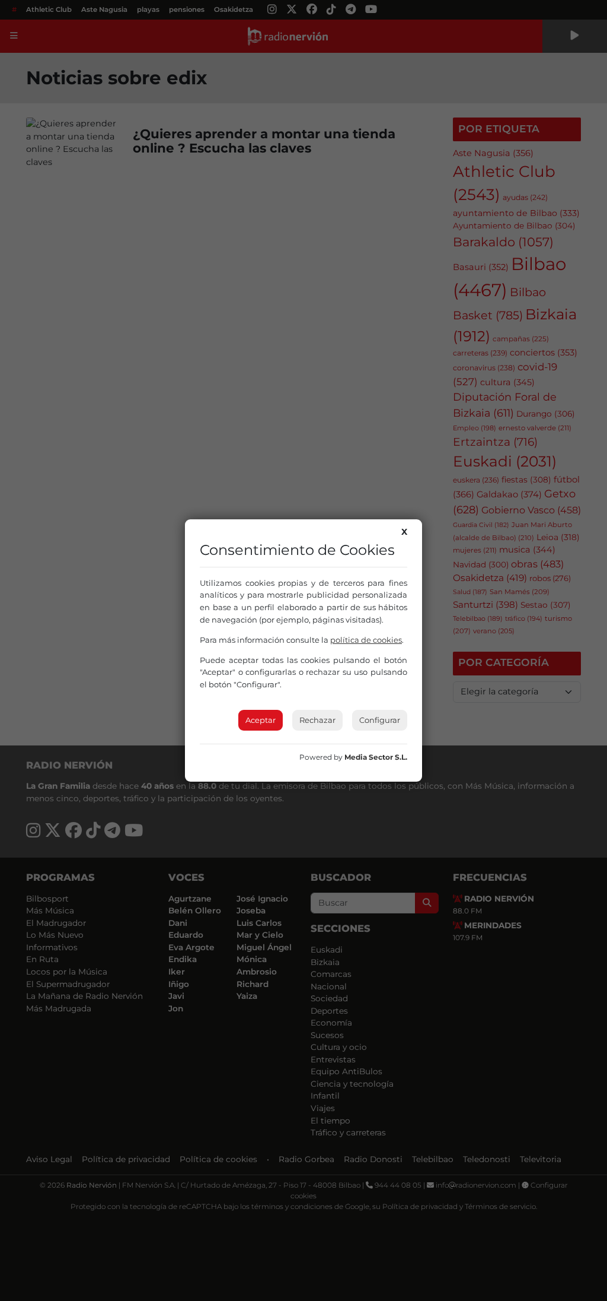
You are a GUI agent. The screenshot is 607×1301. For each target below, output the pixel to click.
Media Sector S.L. (375, 757)
